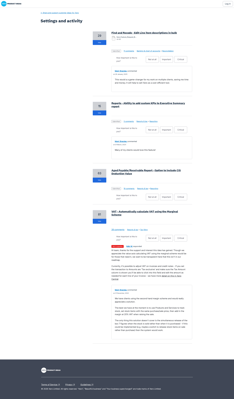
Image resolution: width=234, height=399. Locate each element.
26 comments (117, 229)
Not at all (153, 60)
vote (99, 42)
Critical (182, 60)
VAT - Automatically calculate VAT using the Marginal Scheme (144, 213)
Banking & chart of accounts (148, 51)
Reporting (153, 121)
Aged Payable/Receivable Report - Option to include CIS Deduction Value (146, 172)
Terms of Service (49, 384)
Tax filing (144, 230)
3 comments (129, 121)
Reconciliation (168, 51)
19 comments (129, 188)
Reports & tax (141, 121)
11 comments (129, 51)
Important (167, 60)
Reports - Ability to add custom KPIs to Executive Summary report (148, 104)
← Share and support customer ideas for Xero (60, 13)
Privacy (69, 384)
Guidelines (85, 384)
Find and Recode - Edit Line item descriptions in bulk (144, 33)
